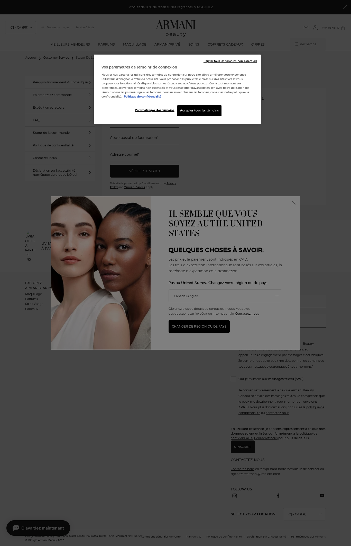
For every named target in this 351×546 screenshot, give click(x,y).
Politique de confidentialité (142, 96)
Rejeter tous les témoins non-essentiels (230, 61)
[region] (177, 89)
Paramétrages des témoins (154, 110)
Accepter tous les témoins (199, 110)
